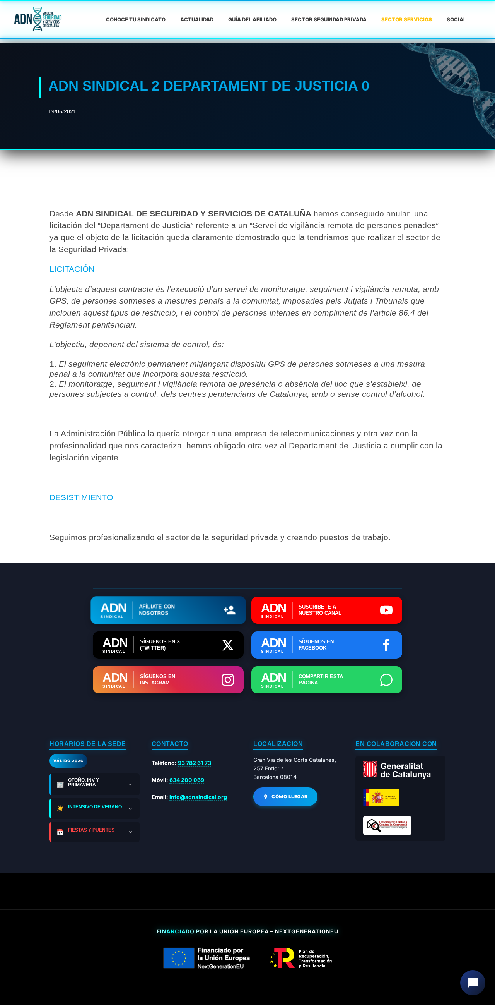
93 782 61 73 (194, 763)
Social (456, 19)
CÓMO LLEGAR (289, 796)
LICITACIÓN (72, 268)
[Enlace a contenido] (37, 19)
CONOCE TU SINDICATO (136, 19)
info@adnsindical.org (198, 797)
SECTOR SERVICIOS (406, 19)
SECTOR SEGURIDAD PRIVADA (329, 19)
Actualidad (196, 19)
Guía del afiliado (252, 19)
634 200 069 (186, 780)
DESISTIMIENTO (81, 497)
